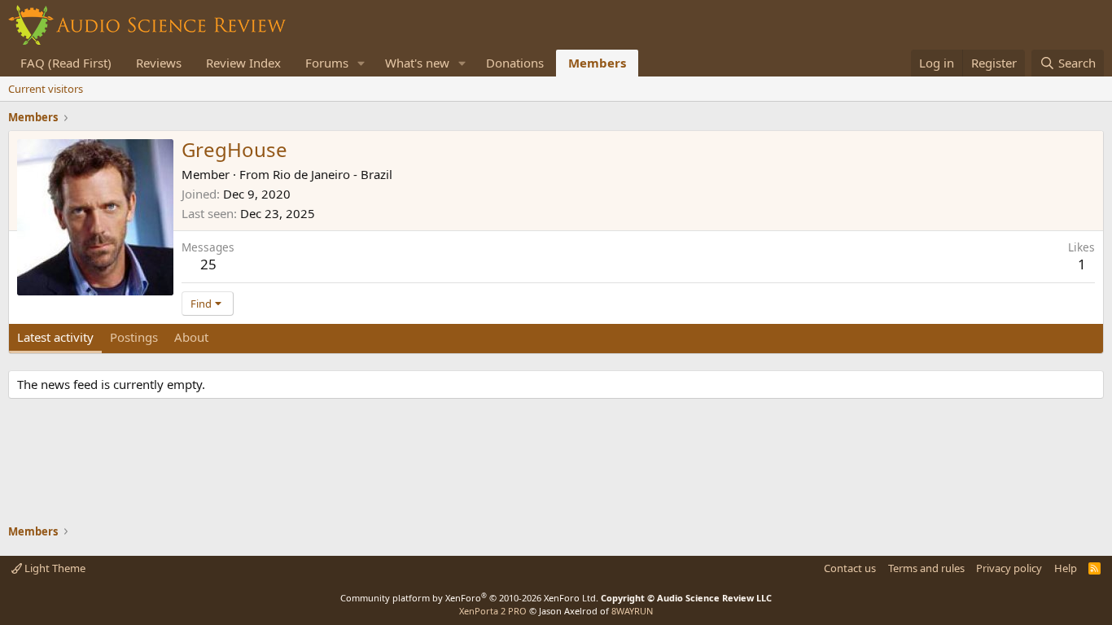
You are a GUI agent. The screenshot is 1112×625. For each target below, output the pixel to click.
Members (597, 63)
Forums (326, 63)
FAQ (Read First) (66, 63)
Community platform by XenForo (469, 598)
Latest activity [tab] (55, 337)
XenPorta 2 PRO (493, 611)
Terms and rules (926, 568)
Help (1065, 568)
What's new (417, 63)
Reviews (159, 63)
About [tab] (191, 337)
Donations (515, 63)
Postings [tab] (134, 337)
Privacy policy (1009, 568)
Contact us (850, 568)
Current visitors (45, 88)
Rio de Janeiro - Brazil (332, 174)
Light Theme (53, 568)
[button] (361, 63)
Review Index (243, 63)
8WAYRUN (632, 611)
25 (208, 264)
